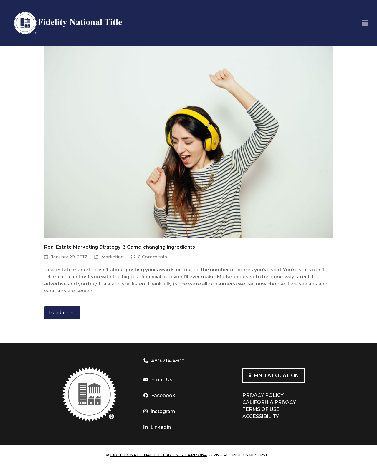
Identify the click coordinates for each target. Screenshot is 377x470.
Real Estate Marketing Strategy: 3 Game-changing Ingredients (119, 247)
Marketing (112, 257)
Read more (62, 312)
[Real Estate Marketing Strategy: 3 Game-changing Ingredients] (188, 141)
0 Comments (152, 257)
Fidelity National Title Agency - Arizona (158, 454)
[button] (365, 23)
